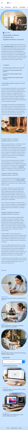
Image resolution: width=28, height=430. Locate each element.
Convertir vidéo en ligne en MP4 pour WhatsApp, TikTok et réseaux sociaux (13, 353)
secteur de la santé (8, 46)
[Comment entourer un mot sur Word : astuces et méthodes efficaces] (14, 377)
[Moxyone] (9, 3)
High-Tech (3, 351)
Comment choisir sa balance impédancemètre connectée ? (12, 74)
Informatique (4, 296)
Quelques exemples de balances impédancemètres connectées (13, 78)
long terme (21, 166)
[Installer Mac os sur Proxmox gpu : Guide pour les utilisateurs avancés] (14, 402)
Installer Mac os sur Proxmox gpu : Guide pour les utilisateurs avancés (13, 415)
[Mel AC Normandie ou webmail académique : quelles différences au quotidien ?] (14, 312)
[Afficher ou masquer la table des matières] (17, 65)
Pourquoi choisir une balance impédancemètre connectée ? (12, 71)
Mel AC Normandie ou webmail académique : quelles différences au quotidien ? (12, 326)
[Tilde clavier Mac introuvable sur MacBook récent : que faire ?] (14, 285)
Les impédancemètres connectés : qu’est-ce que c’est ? (14, 67)
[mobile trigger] (2, 3)
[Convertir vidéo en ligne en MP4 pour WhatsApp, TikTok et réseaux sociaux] (14, 340)
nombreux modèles (20, 179)
